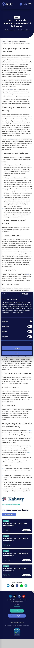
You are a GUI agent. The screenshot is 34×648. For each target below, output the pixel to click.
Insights (14, 41)
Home (3, 41)
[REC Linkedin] (10, 596)
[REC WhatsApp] (21, 585)
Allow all (17, 348)
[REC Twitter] (12, 585)
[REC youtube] (23, 596)
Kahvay (11, 89)
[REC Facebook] (17, 585)
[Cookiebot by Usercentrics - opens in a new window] (21, 294)
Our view (8, 41)
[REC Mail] (26, 585)
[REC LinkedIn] (8, 585)
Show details (25, 343)
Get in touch (17, 611)
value (27, 274)
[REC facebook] (19, 596)
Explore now (9, 514)
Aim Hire (10, 139)
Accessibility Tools (17, 616)
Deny (17, 353)
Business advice (22, 41)
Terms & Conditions (14, 622)
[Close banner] (31, 293)
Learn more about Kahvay (10, 504)
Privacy (22, 622)
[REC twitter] (14, 596)
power (28, 452)
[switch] (29, 326)
